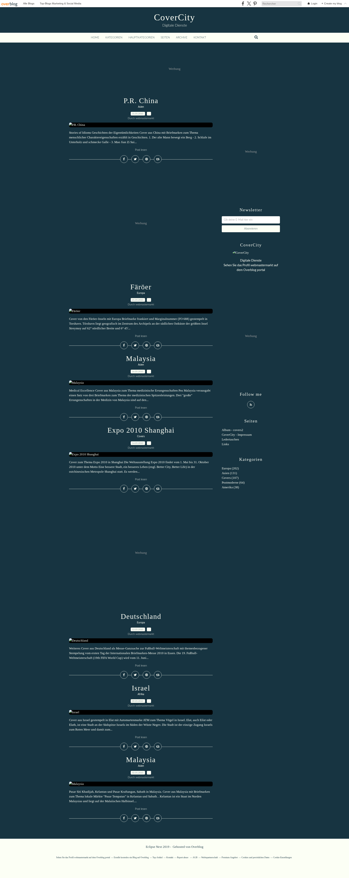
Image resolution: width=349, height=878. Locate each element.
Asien (141, 107)
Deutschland (141, 616)
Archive (181, 37)
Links (225, 444)
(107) (230, 478)
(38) (230, 487)
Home (95, 37)
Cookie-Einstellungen (282, 857)
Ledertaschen (230, 439)
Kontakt (200, 37)
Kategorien (113, 37)
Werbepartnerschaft (209, 857)
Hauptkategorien (142, 37)
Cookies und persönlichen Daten (255, 857)
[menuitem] (95, 38)
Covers (141, 436)
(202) (230, 468)
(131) (229, 473)
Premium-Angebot (230, 857)
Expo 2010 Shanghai (140, 430)
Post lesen (141, 150)
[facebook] (243, 3)
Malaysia (141, 358)
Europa (141, 293)
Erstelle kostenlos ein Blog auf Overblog (131, 857)
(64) (233, 482)
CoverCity (174, 17)
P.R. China (141, 101)
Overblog (197, 847)
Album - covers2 (232, 430)
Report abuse (183, 857)
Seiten (165, 37)
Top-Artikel (158, 857)
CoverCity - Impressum (237, 434)
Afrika (141, 694)
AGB (195, 857)
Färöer (140, 287)
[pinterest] (255, 3)
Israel (141, 688)
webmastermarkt (261, 265)
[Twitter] (249, 3)
